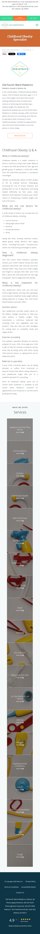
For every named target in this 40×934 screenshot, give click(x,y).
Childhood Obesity (8, 52)
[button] (20, 18)
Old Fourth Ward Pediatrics (11, 50)
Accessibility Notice (28, 887)
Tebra (29, 926)
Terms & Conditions (11, 887)
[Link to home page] (17, 25)
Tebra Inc (20, 881)
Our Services (27, 50)
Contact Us (20, 893)
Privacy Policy (30, 881)
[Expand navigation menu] (37, 25)
